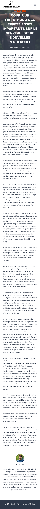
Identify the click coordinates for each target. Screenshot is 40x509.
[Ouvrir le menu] (34, 5)
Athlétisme (20, 11)
